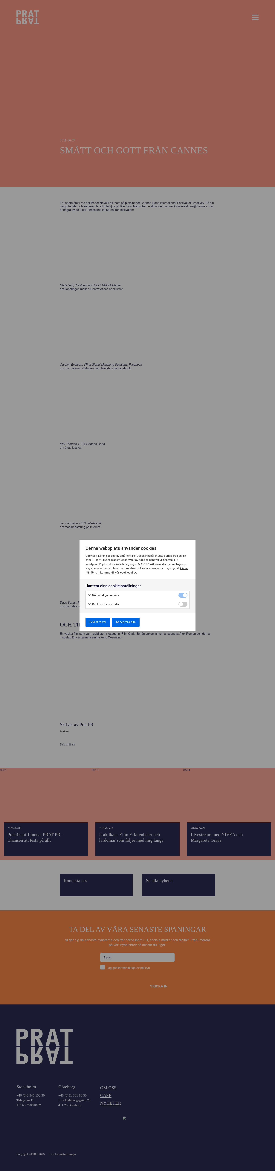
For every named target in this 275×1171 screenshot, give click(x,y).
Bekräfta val (97, 622)
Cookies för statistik (105, 604)
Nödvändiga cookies (105, 595)
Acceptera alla (126, 622)
